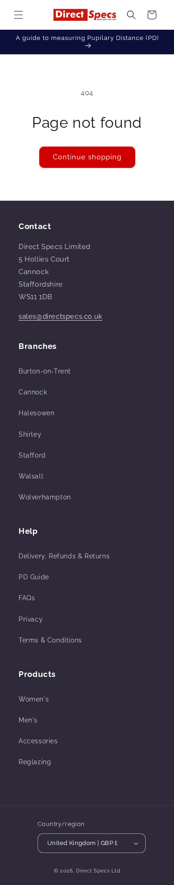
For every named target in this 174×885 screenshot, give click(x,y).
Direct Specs (93, 871)
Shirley (30, 434)
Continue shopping (87, 157)
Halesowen (36, 413)
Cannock (33, 392)
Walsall (31, 476)
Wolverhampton (45, 497)
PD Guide (34, 577)
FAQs (27, 598)
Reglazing (35, 762)
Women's (34, 699)
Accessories (38, 741)
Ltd (115, 871)
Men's (28, 720)
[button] (18, 15)
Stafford (32, 455)
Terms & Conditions (50, 640)
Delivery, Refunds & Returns (64, 556)
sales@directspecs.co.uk (61, 316)
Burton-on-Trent (45, 371)
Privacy (31, 619)
